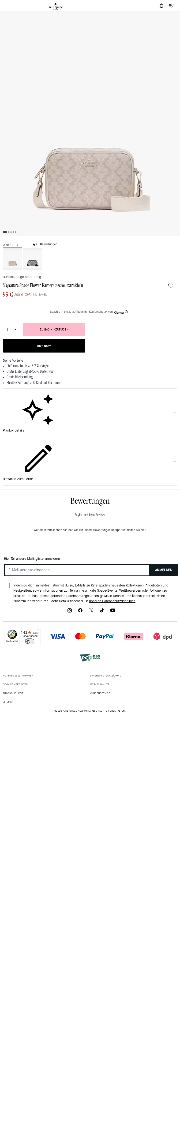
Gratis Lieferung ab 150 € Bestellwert (30, 371)
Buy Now (44, 346)
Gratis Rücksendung (20, 377)
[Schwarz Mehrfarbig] (32, 259)
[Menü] (38, 631)
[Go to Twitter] (91, 611)
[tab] (55, 6)
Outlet (7, 245)
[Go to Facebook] (80, 611)
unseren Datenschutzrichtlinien (112, 601)
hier (143, 530)
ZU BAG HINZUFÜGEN (54, 329)
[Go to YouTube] (113, 611)
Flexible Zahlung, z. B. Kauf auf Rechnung (34, 383)
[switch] (29, 641)
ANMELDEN (163, 570)
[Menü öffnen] (170, 5)
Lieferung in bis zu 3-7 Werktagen (28, 366)
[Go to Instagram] (69, 611)
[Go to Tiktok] (102, 611)
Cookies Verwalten (15, 684)
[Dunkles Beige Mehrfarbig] (12, 259)
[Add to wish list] (170, 285)
